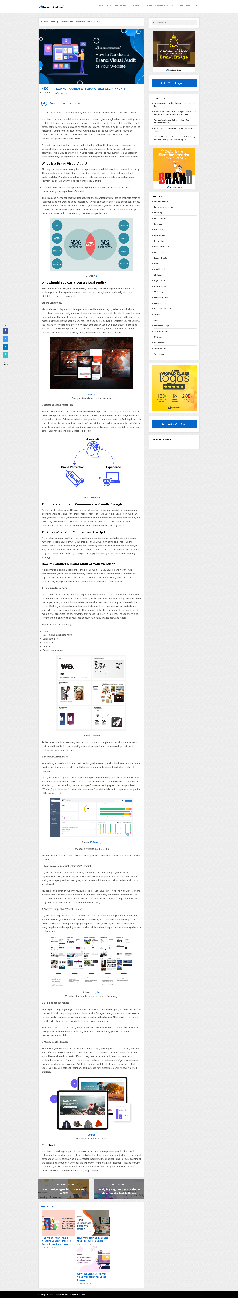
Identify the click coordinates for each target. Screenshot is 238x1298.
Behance (95, 735)
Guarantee (137, 5)
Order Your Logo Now (174, 83)
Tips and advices (161, 331)
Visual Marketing (161, 348)
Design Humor (160, 241)
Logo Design (159, 280)
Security (157, 314)
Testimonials (122, 5)
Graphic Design (160, 269)
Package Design (161, 303)
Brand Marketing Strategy (164, 207)
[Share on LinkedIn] (5, 349)
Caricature (158, 229)
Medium (95, 497)
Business (158, 224)
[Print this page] (5, 357)
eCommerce (159, 252)
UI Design (158, 337)
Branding (54, 21)
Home (100, 5)
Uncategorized (160, 342)
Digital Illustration (161, 246)
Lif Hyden (95, 992)
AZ (95, 275)
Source (91, 394)
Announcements (161, 201)
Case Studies (159, 235)
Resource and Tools (162, 309)
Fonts (156, 263)
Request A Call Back (174, 424)
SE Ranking (95, 842)
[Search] (154, 22)
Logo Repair (177, 5)
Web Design (159, 354)
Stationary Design (161, 325)
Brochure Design (161, 218)
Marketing (158, 292)
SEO (156, 320)
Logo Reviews (160, 286)
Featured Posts (160, 258)
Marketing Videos (161, 297)
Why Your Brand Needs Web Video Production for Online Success (91, 1276)
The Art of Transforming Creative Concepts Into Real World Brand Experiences (56, 1240)
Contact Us (192, 5)
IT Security (158, 275)
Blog (109, 5)
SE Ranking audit (107, 777)
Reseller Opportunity (157, 5)
